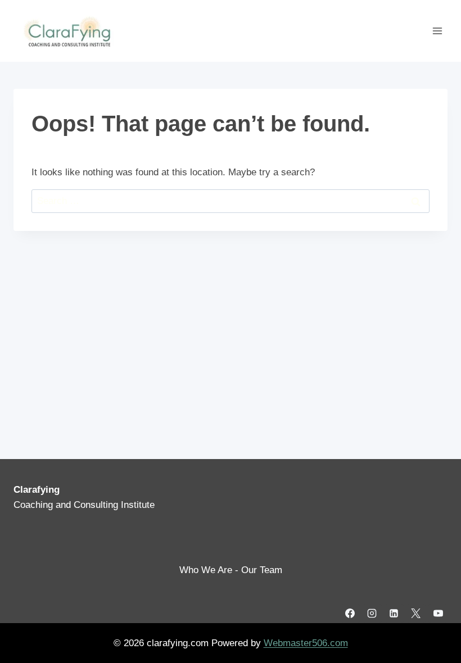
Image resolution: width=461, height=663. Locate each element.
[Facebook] (350, 613)
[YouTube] (438, 613)
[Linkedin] (394, 613)
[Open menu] (437, 30)
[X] (416, 613)
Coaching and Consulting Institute (84, 504)
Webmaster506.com (306, 643)
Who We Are (205, 570)
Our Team (261, 570)
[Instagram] (372, 613)
